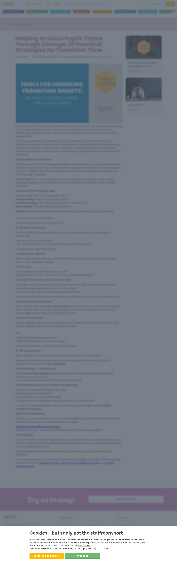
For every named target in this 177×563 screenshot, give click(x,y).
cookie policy (84, 545)
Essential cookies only (47, 555)
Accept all (82, 555)
